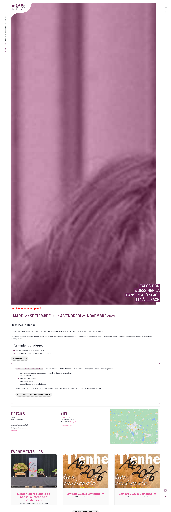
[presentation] (34, 471)
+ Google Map (73, 422)
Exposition (14, 430)
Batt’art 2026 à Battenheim (85, 494)
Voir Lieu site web (66, 425)
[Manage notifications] (165, 490)
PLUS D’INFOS (18, 358)
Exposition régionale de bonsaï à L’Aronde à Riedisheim (33, 497)
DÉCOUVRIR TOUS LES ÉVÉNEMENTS (32, 395)
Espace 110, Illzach (66, 417)
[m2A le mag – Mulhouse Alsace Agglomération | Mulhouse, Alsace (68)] (24, 7)
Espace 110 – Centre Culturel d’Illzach (29, 369)
